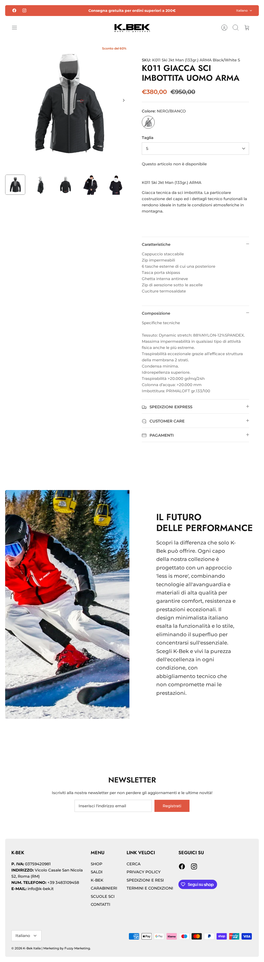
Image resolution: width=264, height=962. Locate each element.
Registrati (172, 805)
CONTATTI (100, 904)
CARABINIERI (104, 888)
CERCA (134, 863)
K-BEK (97, 880)
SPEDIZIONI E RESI (145, 880)
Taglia (147, 137)
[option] (68, 106)
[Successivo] (123, 100)
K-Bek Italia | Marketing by (43, 948)
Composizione (156, 313)
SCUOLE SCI (103, 896)
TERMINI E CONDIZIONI (150, 888)
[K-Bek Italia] (132, 28)
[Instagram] (24, 10)
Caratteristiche (156, 244)
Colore (164, 111)
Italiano (242, 10)
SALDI (97, 871)
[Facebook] (14, 10)
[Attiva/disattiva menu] (17, 28)
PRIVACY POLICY (144, 871)
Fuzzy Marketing (77, 948)
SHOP (96, 863)
